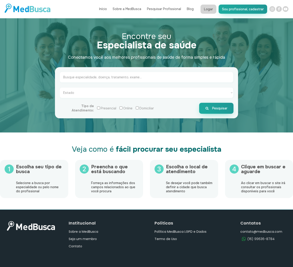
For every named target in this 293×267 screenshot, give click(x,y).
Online (128, 108)
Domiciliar (146, 108)
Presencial (108, 108)
